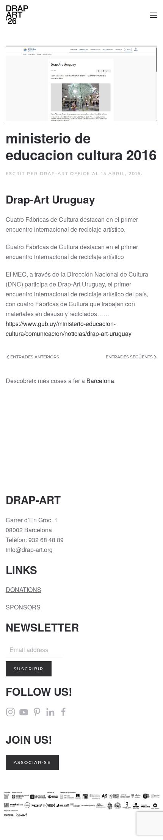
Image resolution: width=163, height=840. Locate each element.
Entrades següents (129, 357)
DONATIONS (23, 589)
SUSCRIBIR (29, 668)
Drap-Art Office (65, 173)
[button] (153, 15)
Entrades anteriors (34, 357)
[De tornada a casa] (17, 15)
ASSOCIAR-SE (32, 762)
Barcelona (100, 380)
